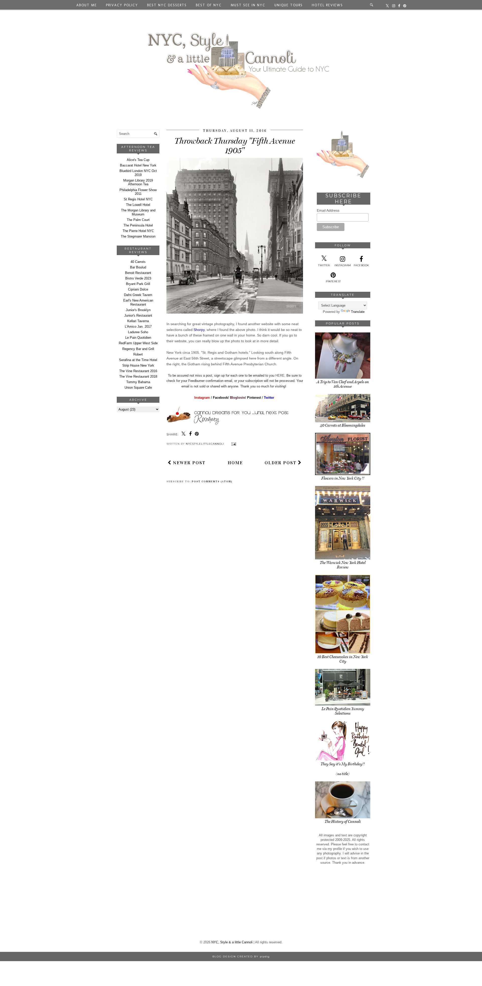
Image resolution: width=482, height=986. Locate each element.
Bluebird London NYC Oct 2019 (138, 173)
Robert (138, 354)
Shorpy (199, 330)
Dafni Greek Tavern (138, 295)
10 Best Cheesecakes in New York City (342, 659)
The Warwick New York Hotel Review (343, 564)
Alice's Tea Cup (138, 160)
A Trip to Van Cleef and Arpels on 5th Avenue (343, 384)
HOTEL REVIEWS (327, 5)
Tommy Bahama (138, 382)
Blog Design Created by (241, 956)
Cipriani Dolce (138, 289)
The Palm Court (138, 220)
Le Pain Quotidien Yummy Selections (343, 711)
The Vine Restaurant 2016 (138, 371)
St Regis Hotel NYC (138, 199)
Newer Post (188, 463)
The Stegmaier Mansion (138, 236)
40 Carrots (138, 262)
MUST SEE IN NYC (248, 5)
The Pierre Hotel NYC (138, 231)
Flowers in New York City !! (342, 478)
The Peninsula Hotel (138, 225)
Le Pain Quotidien (138, 337)
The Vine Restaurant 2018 (138, 376)
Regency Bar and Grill (138, 349)
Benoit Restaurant (138, 273)
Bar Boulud (138, 267)
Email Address (328, 210)
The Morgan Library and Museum (138, 212)
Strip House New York (138, 365)
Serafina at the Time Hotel (138, 360)
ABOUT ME (86, 5)
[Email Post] (233, 443)
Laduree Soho (138, 332)
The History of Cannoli (343, 821)
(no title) (342, 774)
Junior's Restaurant (138, 315)
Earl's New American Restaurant (138, 302)
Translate (358, 312)
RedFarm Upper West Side (138, 343)
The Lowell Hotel (138, 205)
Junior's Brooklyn (138, 310)
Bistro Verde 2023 (138, 278)
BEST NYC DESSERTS (167, 5)
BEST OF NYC (209, 5)
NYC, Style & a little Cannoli (232, 942)
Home (235, 463)
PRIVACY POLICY (122, 5)
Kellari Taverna (138, 321)
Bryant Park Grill (138, 284)
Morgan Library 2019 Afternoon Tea (138, 182)
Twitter (269, 397)
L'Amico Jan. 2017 (138, 326)
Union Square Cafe (138, 387)
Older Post (281, 463)
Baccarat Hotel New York (138, 165)
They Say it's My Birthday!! (343, 764)
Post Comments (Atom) (212, 481)
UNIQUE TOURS (288, 5)
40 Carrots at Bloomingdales (342, 425)
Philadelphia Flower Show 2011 (138, 192)
